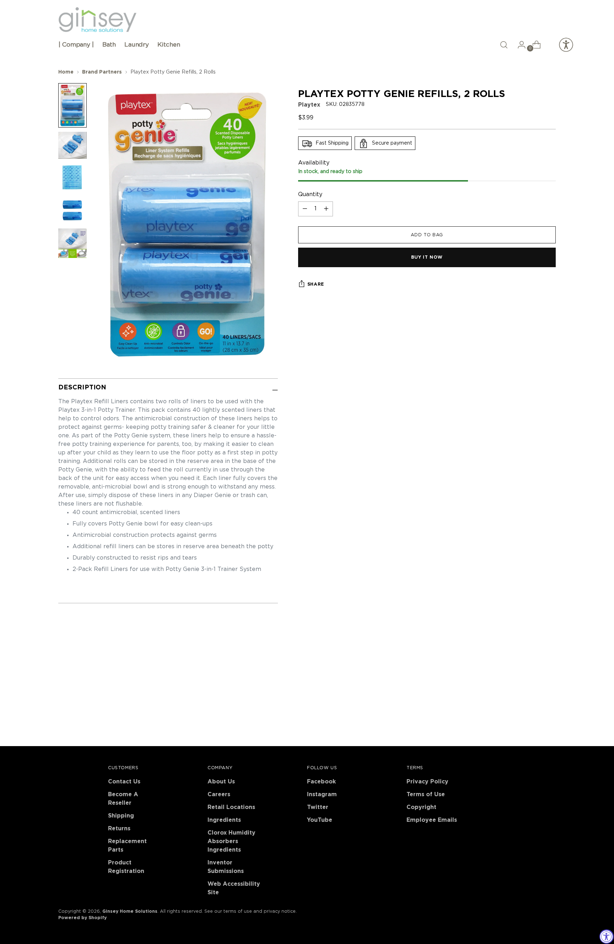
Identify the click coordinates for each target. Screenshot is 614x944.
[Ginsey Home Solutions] (97, 20)
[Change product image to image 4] (72, 210)
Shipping (121, 816)
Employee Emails (431, 820)
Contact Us (124, 781)
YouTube (319, 820)
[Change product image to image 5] (72, 243)
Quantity (310, 194)
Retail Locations (231, 807)
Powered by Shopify (82, 918)
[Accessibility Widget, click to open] (606, 936)
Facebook (321, 781)
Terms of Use (425, 794)
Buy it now (427, 257)
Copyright (421, 807)
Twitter (317, 807)
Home (66, 72)
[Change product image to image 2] (72, 145)
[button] (504, 45)
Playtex (309, 105)
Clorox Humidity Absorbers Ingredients (231, 841)
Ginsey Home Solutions (129, 911)
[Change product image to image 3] (72, 177)
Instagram (322, 794)
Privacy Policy (427, 781)
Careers (219, 794)
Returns (119, 828)
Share (315, 284)
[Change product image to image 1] (72, 105)
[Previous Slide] (533, 665)
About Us (221, 781)
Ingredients (224, 820)
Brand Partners (102, 72)
